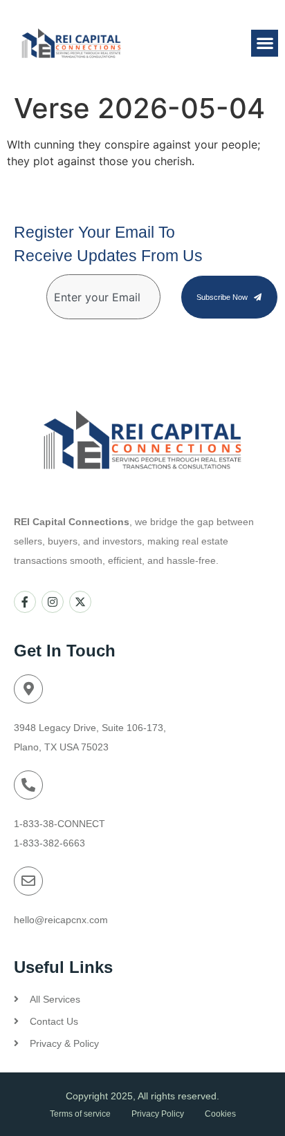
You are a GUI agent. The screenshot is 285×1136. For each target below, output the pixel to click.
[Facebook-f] (25, 602)
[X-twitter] (80, 602)
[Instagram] (53, 602)
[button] (264, 43)
